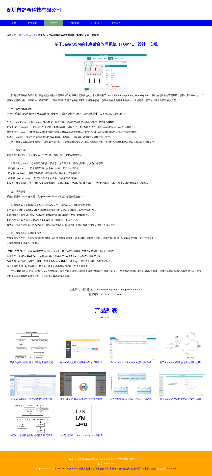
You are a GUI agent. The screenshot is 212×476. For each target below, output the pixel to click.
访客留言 (116, 23)
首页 (14, 23)
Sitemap (171, 468)
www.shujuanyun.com (66, 468)
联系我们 (74, 23)
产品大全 (53, 23)
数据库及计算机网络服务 (91, 468)
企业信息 (95, 23)
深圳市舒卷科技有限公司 (34, 10)
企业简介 (32, 23)
